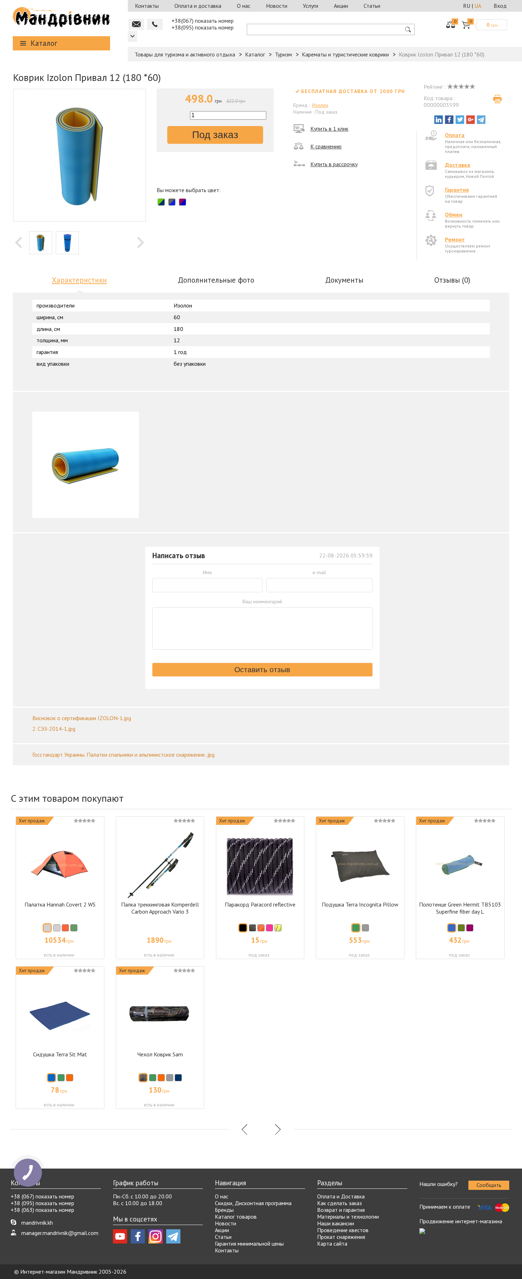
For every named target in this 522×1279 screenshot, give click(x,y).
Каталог (44, 43)
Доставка (457, 164)
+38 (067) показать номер (42, 1196)
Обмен (453, 214)
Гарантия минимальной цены (249, 1243)
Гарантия (457, 189)
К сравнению (326, 146)
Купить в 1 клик (329, 128)
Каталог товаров (236, 1216)
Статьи (372, 5)
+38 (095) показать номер (42, 1203)
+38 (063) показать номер (42, 1209)
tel (155, 24)
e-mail (319, 572)
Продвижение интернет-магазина (460, 1221)
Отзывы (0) (452, 280)
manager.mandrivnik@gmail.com (59, 1232)
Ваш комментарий (262, 601)
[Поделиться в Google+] (470, 119)
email (136, 24)
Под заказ (215, 134)
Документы (344, 280)
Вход (500, 5)
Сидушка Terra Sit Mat (60, 1054)
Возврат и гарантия (341, 1209)
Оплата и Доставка (341, 1196)
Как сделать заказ (339, 1203)
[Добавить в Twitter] (460, 119)
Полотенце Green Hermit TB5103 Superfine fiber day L (460, 908)
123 (132, 36)
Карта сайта (332, 1243)
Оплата (454, 134)
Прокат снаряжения (341, 1236)
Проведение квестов (343, 1230)
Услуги (310, 5)
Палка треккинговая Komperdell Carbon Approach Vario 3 (160, 908)
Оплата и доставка (197, 5)
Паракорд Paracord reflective (260, 904)
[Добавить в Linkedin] (438, 119)
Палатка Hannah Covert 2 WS (60, 904)
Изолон (320, 105)
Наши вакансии (335, 1223)
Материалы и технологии (348, 1216)
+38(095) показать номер (203, 27)
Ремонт (455, 239)
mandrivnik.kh (37, 1222)
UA (477, 5)
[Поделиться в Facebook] (449, 119)
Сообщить (489, 1184)
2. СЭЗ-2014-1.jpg (53, 728)
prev (18, 242)
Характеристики (79, 280)
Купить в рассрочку (334, 164)
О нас (243, 5)
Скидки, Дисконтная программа (253, 1203)
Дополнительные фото (216, 280)
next (140, 242)
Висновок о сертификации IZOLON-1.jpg (81, 718)
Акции (341, 5)
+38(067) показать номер (203, 20)
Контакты (147, 5)
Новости (276, 5)
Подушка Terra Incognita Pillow (360, 904)
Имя (207, 572)
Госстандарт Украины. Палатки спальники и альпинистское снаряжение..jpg (123, 754)
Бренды (224, 1209)
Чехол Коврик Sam (160, 1054)
